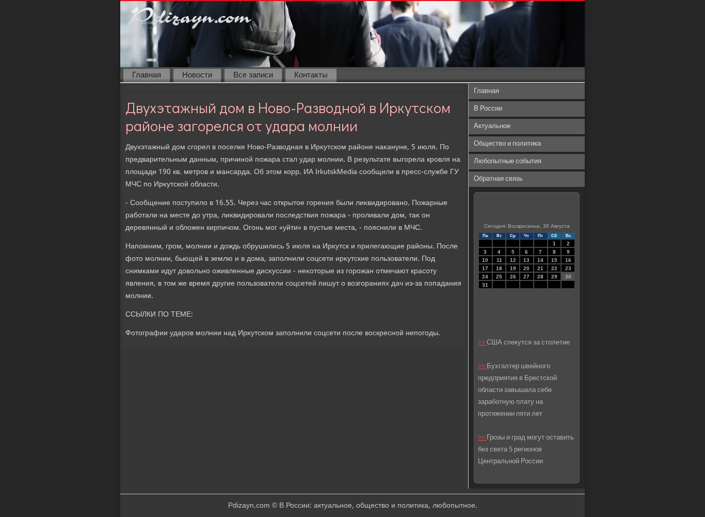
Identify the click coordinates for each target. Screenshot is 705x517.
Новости (197, 75)
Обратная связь (498, 179)
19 (513, 268)
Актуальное (492, 126)
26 (513, 276)
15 (554, 260)
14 (540, 260)
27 (526, 276)
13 (526, 260)
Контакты (311, 75)
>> (482, 343)
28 (540, 276)
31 (485, 285)
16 (568, 260)
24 (485, 276)
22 (554, 268)
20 (526, 268)
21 (540, 268)
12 (513, 260)
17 (485, 268)
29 (554, 276)
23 (568, 268)
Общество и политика (507, 144)
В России (488, 109)
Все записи (253, 75)
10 (485, 260)
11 (499, 260)
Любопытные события (507, 161)
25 (499, 276)
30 (568, 276)
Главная (146, 75)
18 (499, 268)
